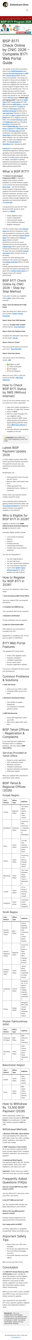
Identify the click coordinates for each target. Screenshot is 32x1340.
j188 (9, 360)
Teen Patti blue (19, 327)
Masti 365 (20, 128)
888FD (12, 211)
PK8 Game (13, 109)
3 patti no (21, 106)
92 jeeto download (15, 73)
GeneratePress (16, 1337)
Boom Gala (6, 187)
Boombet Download (9, 111)
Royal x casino (8, 128)
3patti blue (6, 135)
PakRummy (9, 122)
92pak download (12, 262)
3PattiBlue (6, 144)
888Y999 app (13, 126)
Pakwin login (7, 246)
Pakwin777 (6, 148)
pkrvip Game (14, 142)
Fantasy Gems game (18, 271)
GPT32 (10, 98)
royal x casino (16, 115)
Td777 (15, 159)
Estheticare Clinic (19, 4)
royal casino (16, 102)
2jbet (9, 298)
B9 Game (20, 120)
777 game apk (7, 202)
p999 (26, 73)
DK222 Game (11, 75)
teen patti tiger (8, 113)
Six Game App (14, 131)
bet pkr (15, 338)
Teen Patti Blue (16, 349)
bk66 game (17, 104)
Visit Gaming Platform (11, 506)
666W (5, 117)
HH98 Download (17, 71)
